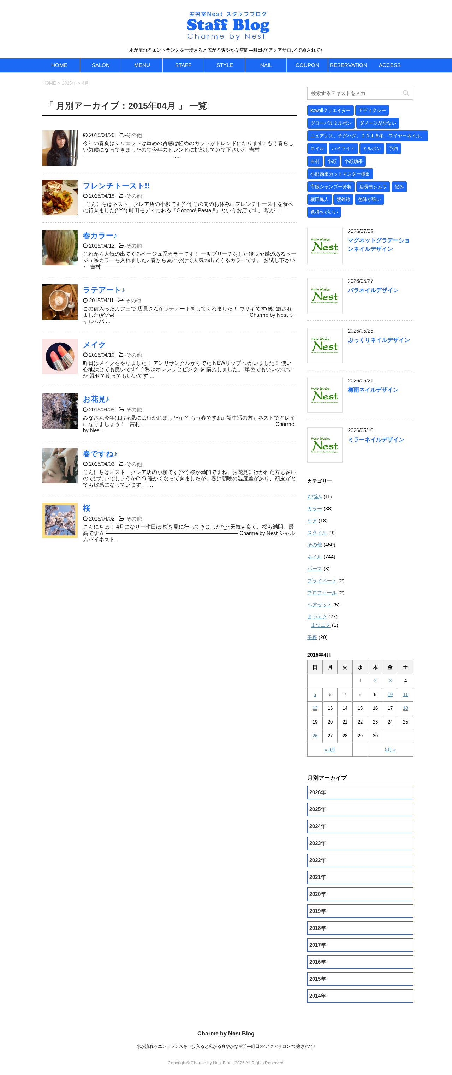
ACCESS (390, 65)
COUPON (307, 65)
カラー (314, 508)
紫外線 (343, 199)
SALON (101, 65)
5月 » (390, 749)
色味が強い (369, 199)
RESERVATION (348, 65)
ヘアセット (319, 604)
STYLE (224, 65)
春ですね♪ (100, 454)
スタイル (317, 532)
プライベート (322, 580)
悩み (399, 186)
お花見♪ (96, 399)
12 (315, 708)
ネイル (317, 148)
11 (405, 694)
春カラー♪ (100, 235)
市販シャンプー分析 (331, 186)
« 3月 (330, 749)
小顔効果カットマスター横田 (340, 174)
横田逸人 (319, 199)
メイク (94, 344)
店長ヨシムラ (373, 186)
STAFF (183, 65)
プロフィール (322, 592)
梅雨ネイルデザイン (373, 390)
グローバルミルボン (331, 123)
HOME (59, 65)
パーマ (314, 568)
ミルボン (372, 148)
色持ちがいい (324, 212)
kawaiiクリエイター (330, 110)
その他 (134, 135)
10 (390, 694)
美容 (312, 637)
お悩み (314, 496)
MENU (142, 65)
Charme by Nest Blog (226, 1034)
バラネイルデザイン (373, 290)
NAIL (266, 65)
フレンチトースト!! (116, 186)
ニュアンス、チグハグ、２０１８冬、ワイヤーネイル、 (367, 135)
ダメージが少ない (377, 123)
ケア (312, 520)
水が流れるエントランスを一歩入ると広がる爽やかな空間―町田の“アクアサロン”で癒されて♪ (226, 1046)
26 (315, 735)
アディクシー (372, 110)
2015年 (69, 83)
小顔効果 (353, 161)
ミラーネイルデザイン (376, 439)
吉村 (315, 161)
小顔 (332, 161)
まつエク (317, 616)
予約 (393, 148)
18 (405, 708)
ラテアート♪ (104, 290)
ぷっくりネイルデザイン (379, 340)
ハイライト (343, 148)
